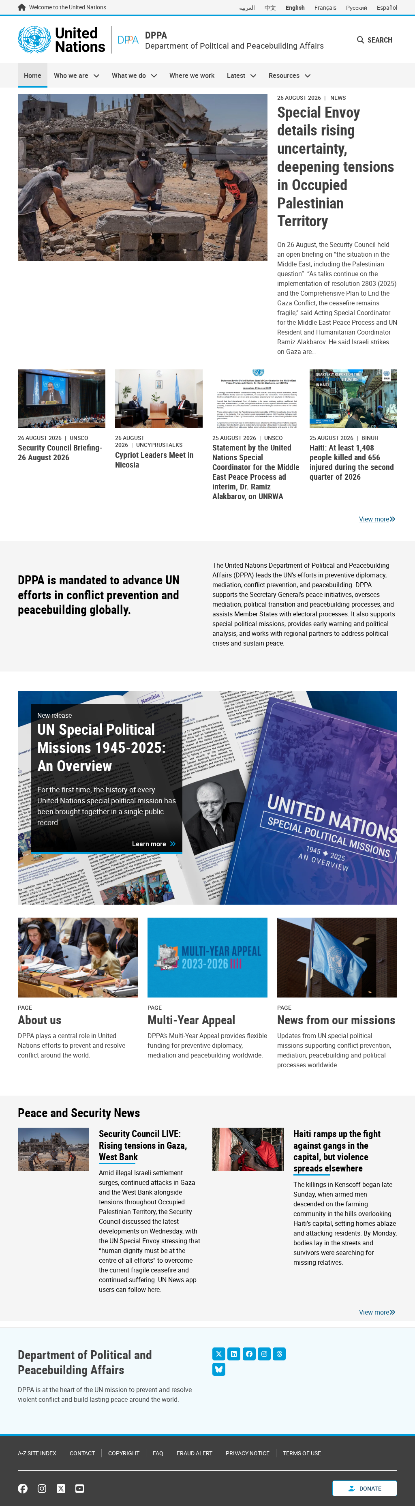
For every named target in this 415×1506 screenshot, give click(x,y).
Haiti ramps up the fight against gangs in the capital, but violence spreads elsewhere (337, 1150)
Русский (356, 7)
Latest (233, 75)
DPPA (156, 35)
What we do (126, 75)
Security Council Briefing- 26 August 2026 (60, 452)
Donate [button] (369, 1488)
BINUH (370, 438)
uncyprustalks (159, 444)
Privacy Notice (248, 1453)
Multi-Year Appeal (191, 1020)
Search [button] (379, 40)
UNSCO (79, 438)
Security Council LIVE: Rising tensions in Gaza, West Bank (143, 1145)
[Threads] (279, 1353)
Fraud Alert (194, 1453)
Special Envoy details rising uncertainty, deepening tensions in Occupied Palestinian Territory (335, 166)
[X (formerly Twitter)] (61, 1488)
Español (387, 7)
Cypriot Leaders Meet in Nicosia (154, 459)
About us (40, 1020)
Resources (281, 75)
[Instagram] (264, 1353)
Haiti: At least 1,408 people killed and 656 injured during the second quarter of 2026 (352, 462)
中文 (270, 7)
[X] (218, 1353)
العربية (247, 7)
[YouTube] (79, 1488)
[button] (154, 844)
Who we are (67, 75)
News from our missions (336, 1020)
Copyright (123, 1453)
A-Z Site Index (37, 1453)
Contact (82, 1453)
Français (325, 7)
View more (374, 519)
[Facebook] (249, 1353)
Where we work (191, 75)
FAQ (158, 1453)
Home (32, 75)
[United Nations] (61, 40)
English (295, 7)
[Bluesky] (218, 1369)
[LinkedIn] (233, 1353)
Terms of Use (302, 1453)
